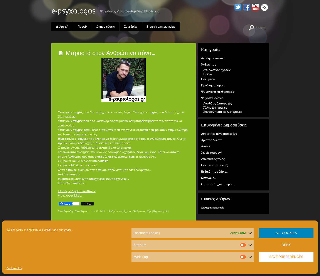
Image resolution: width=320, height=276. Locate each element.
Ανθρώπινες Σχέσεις (120, 211)
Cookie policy (14, 268)
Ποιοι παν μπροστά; (214, 165)
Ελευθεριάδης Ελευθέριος (73, 211)
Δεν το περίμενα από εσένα (219, 133)
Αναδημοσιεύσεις (212, 58)
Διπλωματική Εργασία (212, 207)
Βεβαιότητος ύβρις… (214, 171)
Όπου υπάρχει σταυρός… (218, 184)
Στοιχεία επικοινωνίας (161, 26)
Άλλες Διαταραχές (215, 107)
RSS (265, 7)
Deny (286, 245)
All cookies (286, 233)
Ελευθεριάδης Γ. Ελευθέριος (77, 191)
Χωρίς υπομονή (211, 152)
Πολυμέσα (208, 79)
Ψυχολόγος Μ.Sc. (70, 195)
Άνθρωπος (139, 211)
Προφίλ (82, 26)
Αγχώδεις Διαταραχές (217, 103)
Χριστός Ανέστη (211, 140)
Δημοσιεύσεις (105, 26)
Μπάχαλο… (208, 178)
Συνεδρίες (130, 26)
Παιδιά (207, 74)
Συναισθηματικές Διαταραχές (222, 111)
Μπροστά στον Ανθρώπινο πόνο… (110, 52)
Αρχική (63, 26)
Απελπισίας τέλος (213, 159)
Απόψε (206, 146)
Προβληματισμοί (157, 211)
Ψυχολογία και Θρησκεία (217, 91)
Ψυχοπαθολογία (212, 98)
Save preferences (286, 257)
